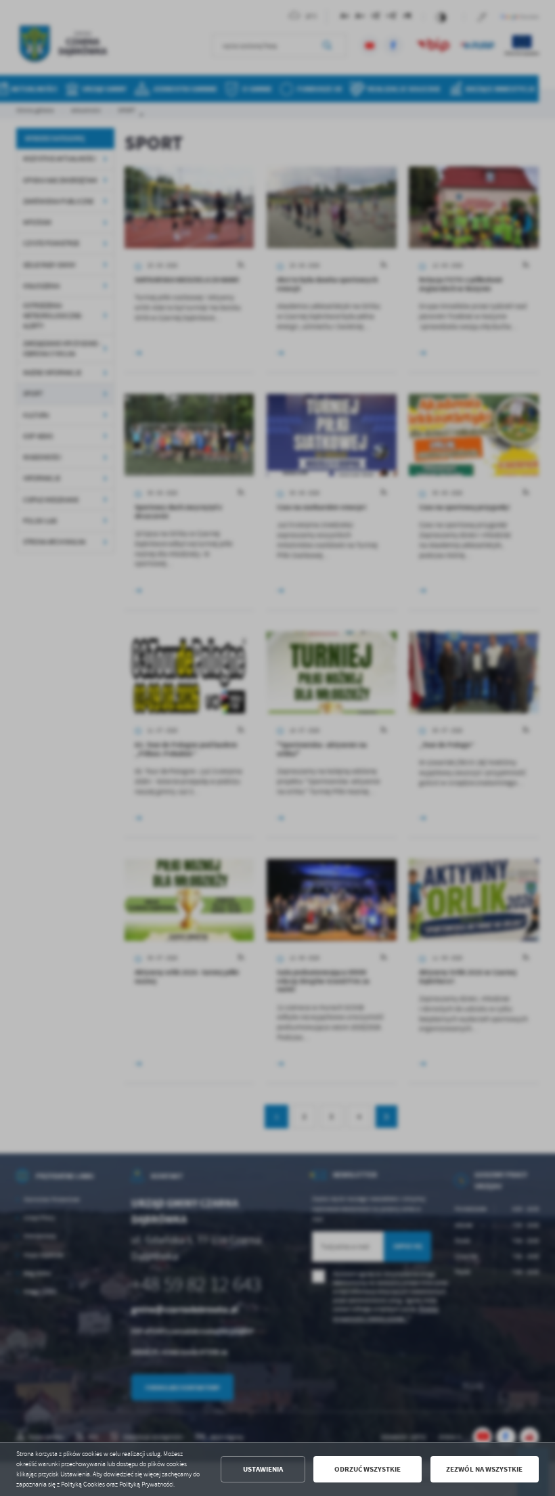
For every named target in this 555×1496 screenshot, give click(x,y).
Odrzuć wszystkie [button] (367, 1469)
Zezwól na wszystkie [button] (484, 1469)
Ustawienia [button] (263, 1469)
